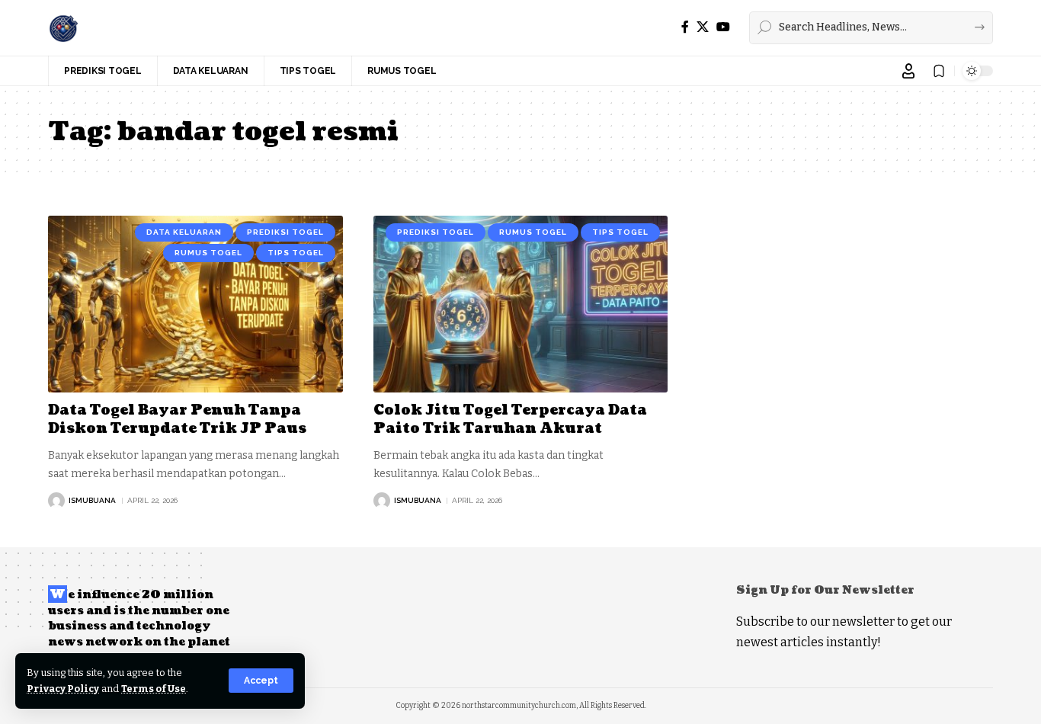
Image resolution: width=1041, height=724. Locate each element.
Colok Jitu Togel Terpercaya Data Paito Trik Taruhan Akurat (510, 419)
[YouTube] (723, 27)
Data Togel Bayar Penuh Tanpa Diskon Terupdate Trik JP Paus (177, 419)
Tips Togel (295, 252)
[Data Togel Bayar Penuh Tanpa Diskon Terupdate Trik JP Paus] (195, 304)
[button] (261, 680)
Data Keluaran (184, 232)
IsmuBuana (92, 500)
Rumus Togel (208, 252)
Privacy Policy (63, 688)
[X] (703, 27)
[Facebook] (685, 27)
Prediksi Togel (285, 232)
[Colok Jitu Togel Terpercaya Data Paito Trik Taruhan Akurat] (520, 304)
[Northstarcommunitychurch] (63, 27)
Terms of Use (153, 688)
